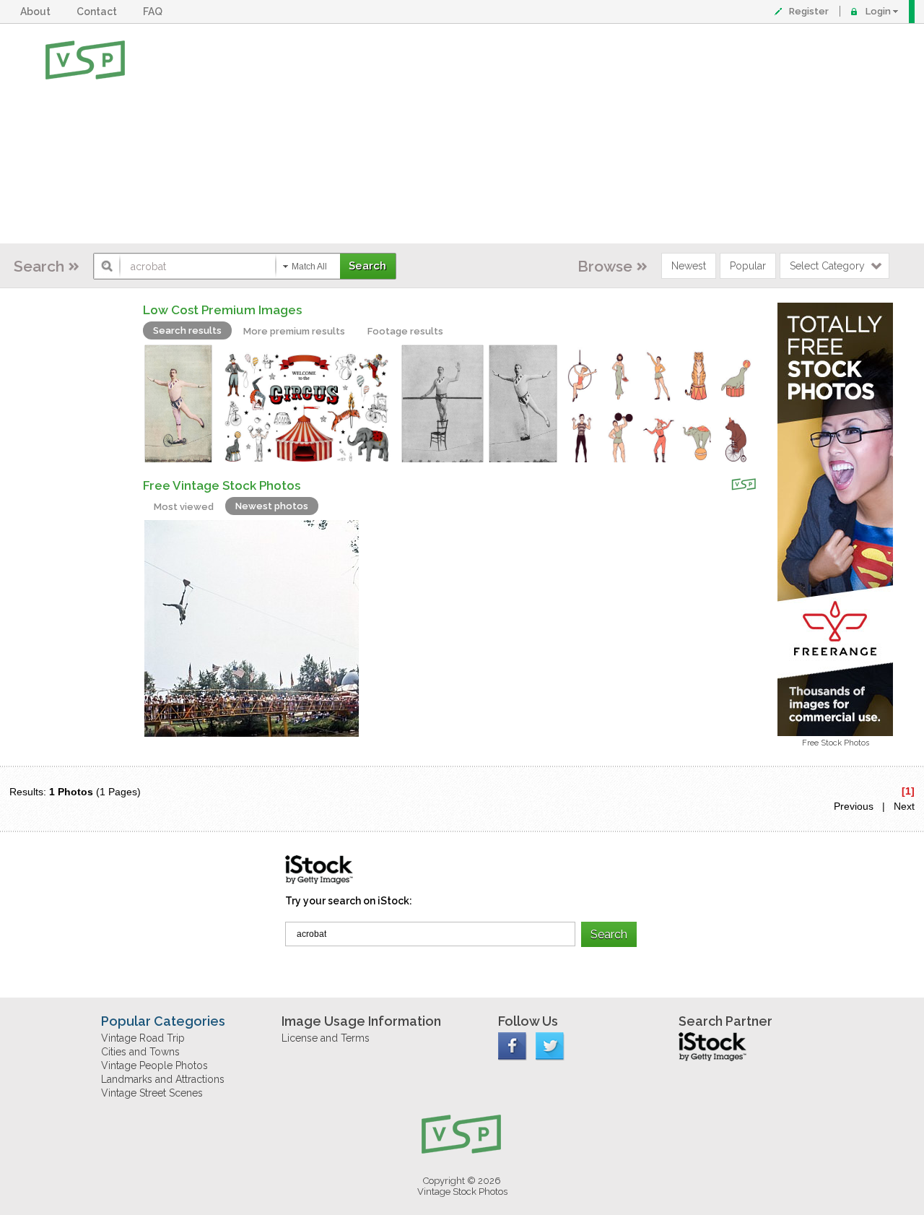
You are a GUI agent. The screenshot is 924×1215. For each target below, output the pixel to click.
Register (809, 11)
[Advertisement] (509, 134)
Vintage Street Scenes (152, 1093)
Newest (688, 266)
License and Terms (326, 1038)
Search (39, 266)
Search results (187, 330)
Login (878, 11)
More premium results (294, 331)
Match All (309, 266)
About (37, 11)
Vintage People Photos (154, 1065)
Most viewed (184, 506)
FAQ (155, 11)
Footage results (405, 331)
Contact (99, 11)
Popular (748, 266)
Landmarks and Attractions (163, 1079)
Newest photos (271, 506)
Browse (605, 266)
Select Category (827, 266)
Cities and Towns (140, 1052)
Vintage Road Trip (143, 1038)
